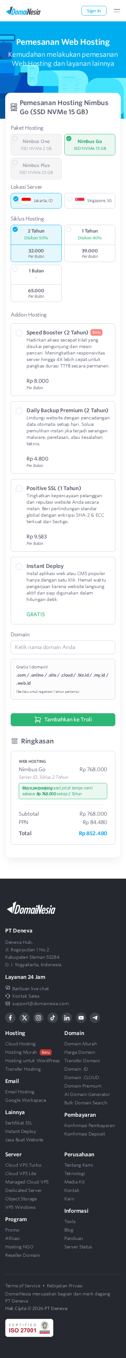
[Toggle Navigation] (116, 10)
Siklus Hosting (27, 219)
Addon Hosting (29, 315)
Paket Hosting (27, 128)
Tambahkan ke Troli (68, 719)
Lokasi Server (26, 187)
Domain (20, 634)
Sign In (94, 10)
